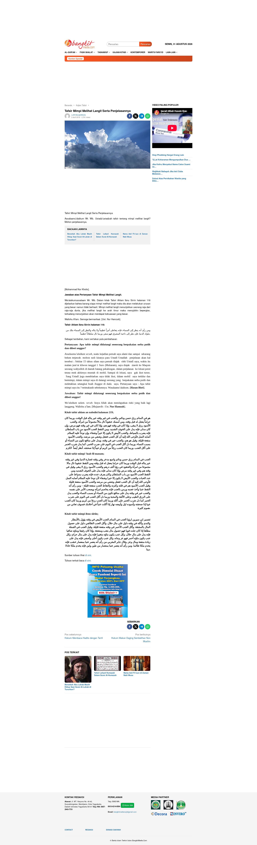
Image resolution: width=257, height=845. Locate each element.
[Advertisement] (128, 18)
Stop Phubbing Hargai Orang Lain (168, 155)
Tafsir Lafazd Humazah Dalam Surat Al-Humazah (105, 673)
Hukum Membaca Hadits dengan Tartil (84, 636)
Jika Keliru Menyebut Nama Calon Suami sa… (171, 165)
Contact (69, 829)
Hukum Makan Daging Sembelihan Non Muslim (130, 638)
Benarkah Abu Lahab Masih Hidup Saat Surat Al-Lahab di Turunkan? (79, 236)
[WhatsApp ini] (147, 116)
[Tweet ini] (135, 116)
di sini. (88, 555)
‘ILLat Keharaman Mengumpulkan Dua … (171, 159)
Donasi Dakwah (113, 829)
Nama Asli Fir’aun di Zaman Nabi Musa (136, 673)
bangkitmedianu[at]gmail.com (125, 812)
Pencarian (145, 44)
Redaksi (89, 829)
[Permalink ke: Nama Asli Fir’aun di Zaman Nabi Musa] (137, 663)
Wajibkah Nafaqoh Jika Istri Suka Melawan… (167, 172)
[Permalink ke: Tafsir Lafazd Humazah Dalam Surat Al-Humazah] (107, 663)
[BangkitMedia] (80, 43)
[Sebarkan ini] (129, 116)
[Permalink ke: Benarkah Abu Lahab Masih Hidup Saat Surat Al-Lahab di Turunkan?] (78, 669)
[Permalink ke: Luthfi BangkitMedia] (67, 115)
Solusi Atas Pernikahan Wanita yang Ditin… (169, 179)
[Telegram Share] (141, 116)
